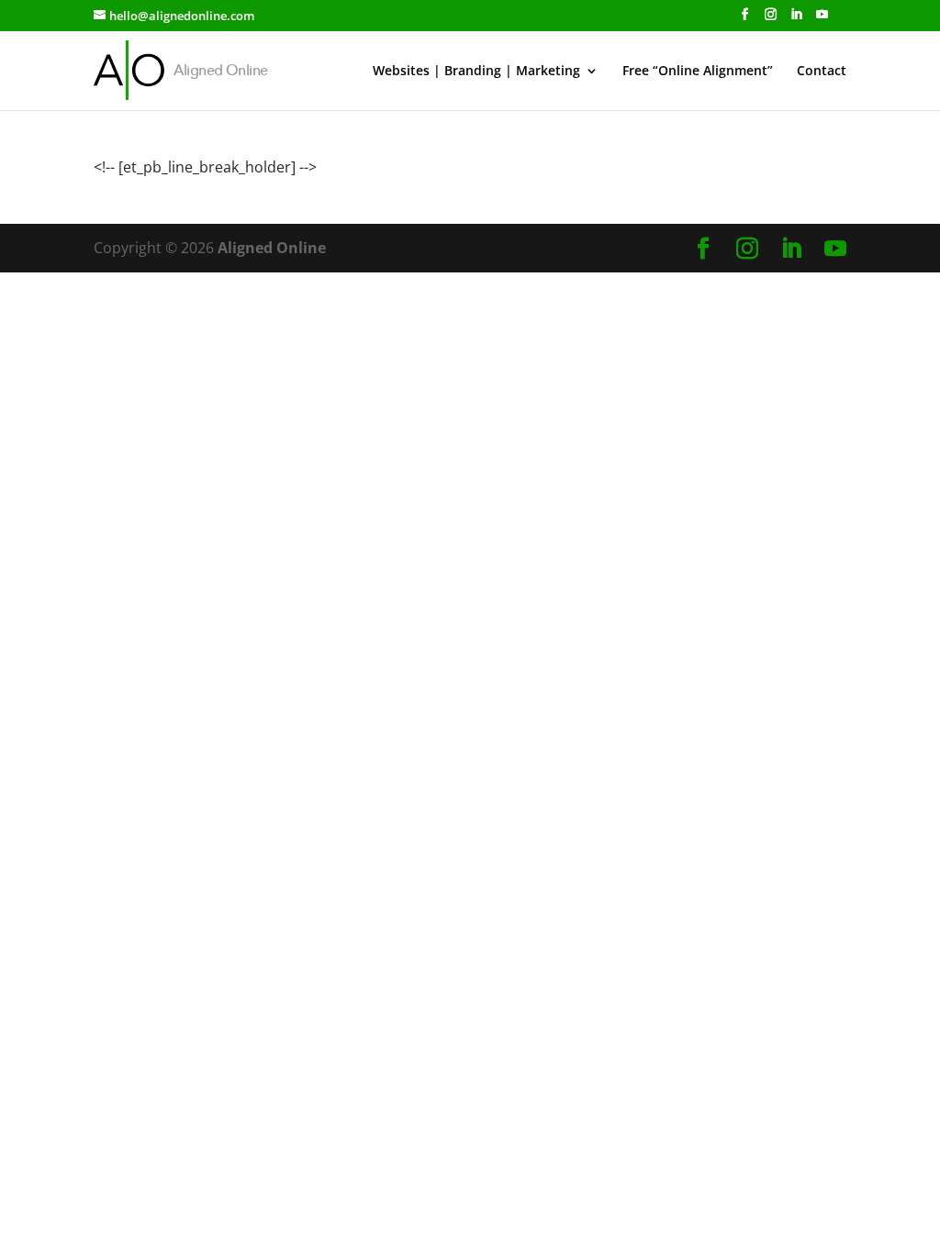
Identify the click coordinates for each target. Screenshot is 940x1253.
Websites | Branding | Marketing (476, 71)
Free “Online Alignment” (697, 71)
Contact (821, 71)
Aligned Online (272, 248)
